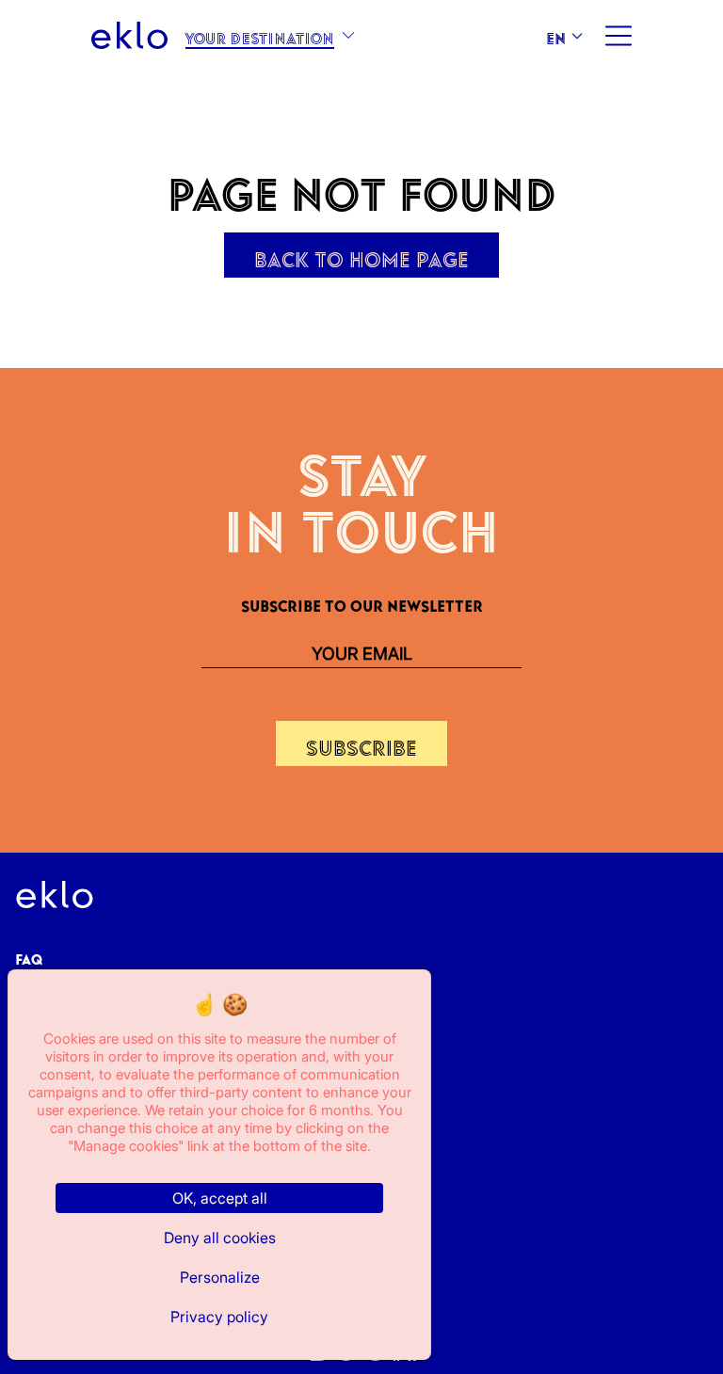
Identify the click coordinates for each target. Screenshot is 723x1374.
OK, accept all (219, 1198)
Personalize (220, 1277)
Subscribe (361, 743)
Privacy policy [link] (219, 1316)
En (556, 35)
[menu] (617, 35)
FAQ (28, 956)
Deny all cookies (220, 1237)
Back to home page (361, 255)
